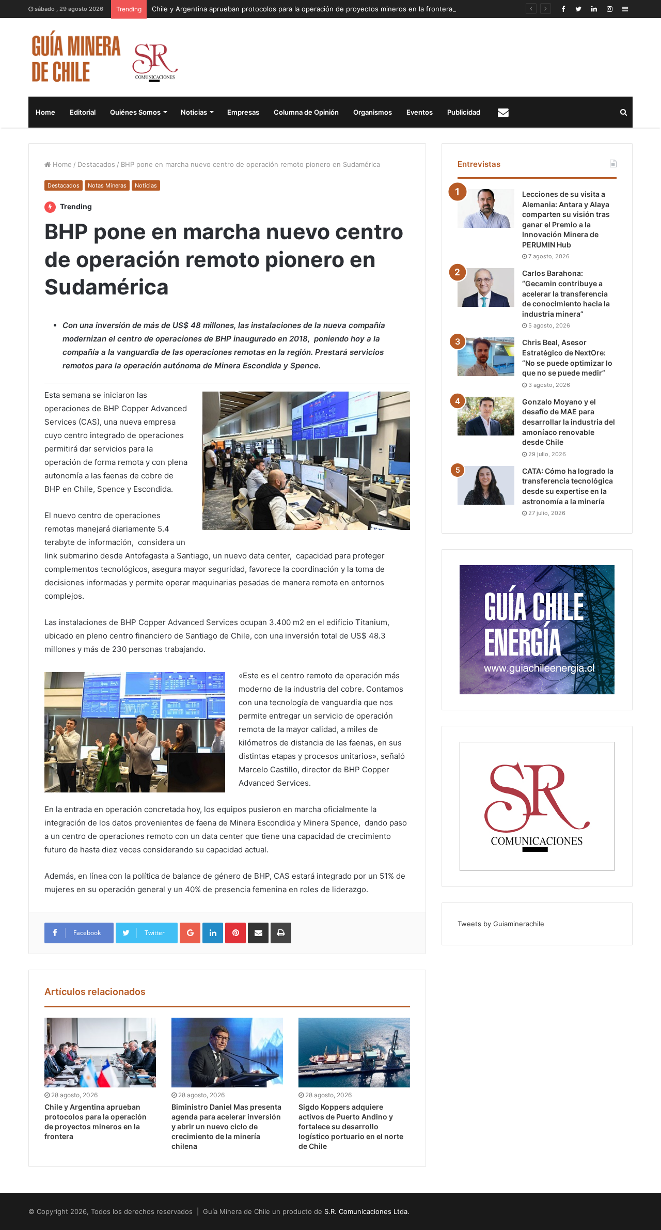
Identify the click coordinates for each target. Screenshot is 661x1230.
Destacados (96, 164)
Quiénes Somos (135, 112)
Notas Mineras (107, 185)
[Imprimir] (281, 933)
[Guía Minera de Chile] (103, 57)
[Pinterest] (235, 933)
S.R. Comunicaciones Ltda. (367, 1211)
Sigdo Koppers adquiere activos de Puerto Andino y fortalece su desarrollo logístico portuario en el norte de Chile (350, 1126)
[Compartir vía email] (258, 933)
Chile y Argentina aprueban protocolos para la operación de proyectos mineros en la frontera (302, 9)
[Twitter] (578, 9)
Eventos (419, 112)
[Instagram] (609, 9)
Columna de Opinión (306, 112)
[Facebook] (563, 9)
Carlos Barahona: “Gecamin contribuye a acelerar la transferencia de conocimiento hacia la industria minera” (566, 293)
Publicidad (463, 112)
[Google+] (190, 933)
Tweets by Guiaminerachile (501, 924)
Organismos (372, 112)
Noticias (194, 112)
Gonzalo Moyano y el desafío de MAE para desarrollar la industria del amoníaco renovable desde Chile (568, 421)
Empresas (243, 112)
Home (45, 112)
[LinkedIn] (594, 9)
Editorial (83, 112)
